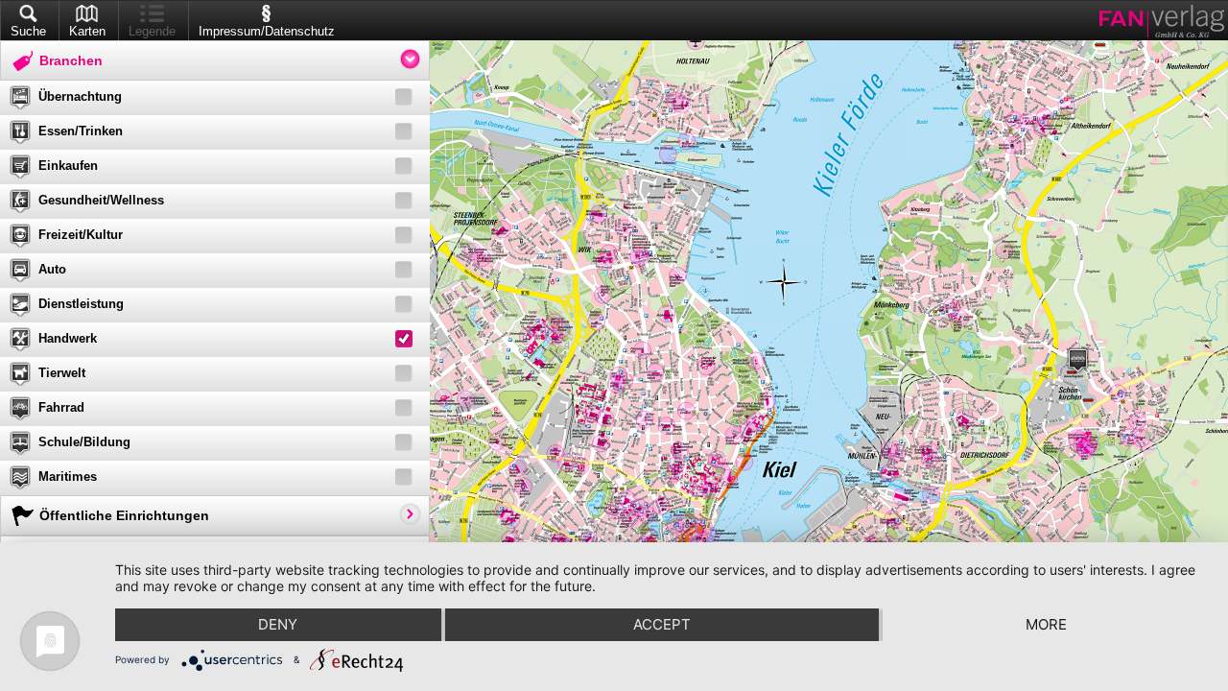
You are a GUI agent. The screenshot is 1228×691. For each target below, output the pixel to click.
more (1046, 624)
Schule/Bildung (84, 442)
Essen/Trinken (80, 131)
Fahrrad (61, 407)
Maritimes (67, 476)
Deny (277, 624)
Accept (662, 624)
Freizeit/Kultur (80, 234)
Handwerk (67, 338)
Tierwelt (61, 373)
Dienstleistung (81, 304)
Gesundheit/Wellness (101, 200)
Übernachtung (80, 96)
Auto (52, 269)
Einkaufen (68, 165)
